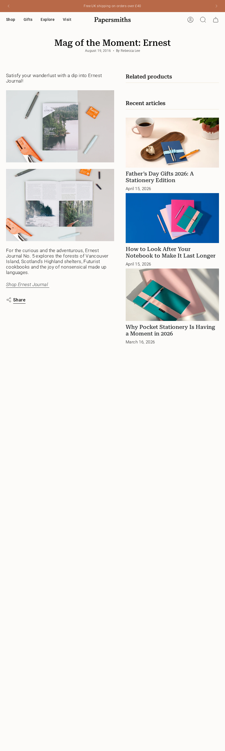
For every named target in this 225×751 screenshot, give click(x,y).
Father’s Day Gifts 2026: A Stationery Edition (160, 176)
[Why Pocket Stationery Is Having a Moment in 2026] (172, 295)
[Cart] (215, 19)
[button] (10, 20)
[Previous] (8, 6)
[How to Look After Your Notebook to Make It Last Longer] (172, 218)
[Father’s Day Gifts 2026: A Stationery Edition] (172, 142)
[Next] (216, 6)
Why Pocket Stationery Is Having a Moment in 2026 (170, 330)
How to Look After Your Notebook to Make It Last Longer (171, 252)
